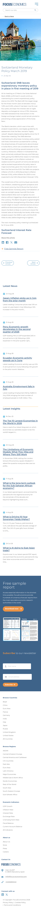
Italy (4, 722)
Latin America (8, 771)
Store (5, 845)
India (5, 719)
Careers (6, 852)
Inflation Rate (8, 810)
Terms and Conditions (12, 905)
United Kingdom (9, 732)
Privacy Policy (8, 902)
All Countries (8, 739)
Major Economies (9, 774)
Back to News (9, 16)
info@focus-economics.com (16, 876)
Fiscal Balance (8, 823)
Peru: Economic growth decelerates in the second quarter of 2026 (17, 329)
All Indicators (8, 830)
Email (5, 672)
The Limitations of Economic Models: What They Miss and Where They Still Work (18, 452)
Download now (11, 609)
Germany (6, 715)
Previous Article (8, 263)
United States (8, 735)
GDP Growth (7, 806)
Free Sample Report (13, 249)
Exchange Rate (9, 816)
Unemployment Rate (11, 820)
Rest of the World (9, 784)
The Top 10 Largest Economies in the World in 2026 (20, 422)
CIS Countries (8, 761)
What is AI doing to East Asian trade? (19, 549)
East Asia (6, 764)
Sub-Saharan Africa (10, 794)
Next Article (33, 263)
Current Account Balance (12, 826)
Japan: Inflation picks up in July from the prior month (20, 299)
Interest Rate (8, 813)
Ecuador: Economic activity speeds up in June (17, 359)
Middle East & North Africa (13, 778)
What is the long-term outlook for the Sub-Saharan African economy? (19, 485)
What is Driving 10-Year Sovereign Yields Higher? (16, 518)
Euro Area (6, 708)
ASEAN (5, 751)
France (5, 712)
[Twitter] (7, 894)
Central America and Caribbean (15, 757)
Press (5, 848)
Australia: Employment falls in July (19, 387)
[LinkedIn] (3, 894)
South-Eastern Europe (11, 791)
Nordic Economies (10, 781)
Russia (5, 729)
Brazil (5, 702)
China (5, 705)
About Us (6, 842)
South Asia (7, 788)
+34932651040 (10, 882)
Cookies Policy (20, 902)
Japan (5, 725)
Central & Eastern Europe (12, 754)
